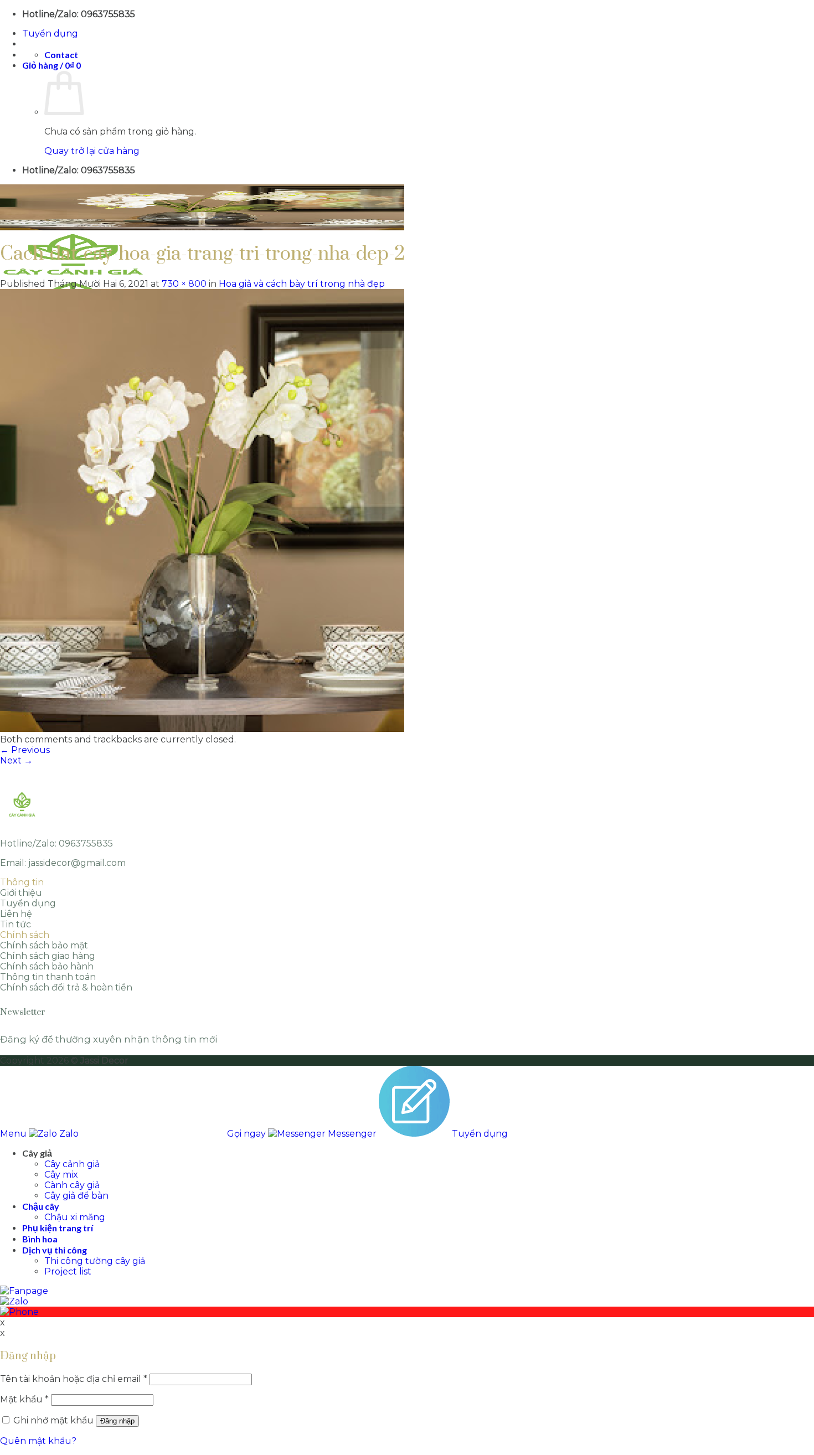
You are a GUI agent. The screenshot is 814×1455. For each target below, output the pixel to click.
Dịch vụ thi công (54, 1250)
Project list (67, 1271)
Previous (25, 750)
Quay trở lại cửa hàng (92, 151)
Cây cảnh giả (72, 1164)
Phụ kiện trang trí (57, 1227)
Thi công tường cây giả (94, 1261)
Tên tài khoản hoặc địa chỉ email (73, 1379)
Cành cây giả (72, 1185)
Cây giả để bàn (76, 1195)
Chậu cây (40, 1206)
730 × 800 (184, 283)
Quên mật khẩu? (38, 1441)
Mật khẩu (24, 1399)
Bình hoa (40, 1239)
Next (16, 760)
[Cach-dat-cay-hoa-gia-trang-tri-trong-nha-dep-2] (202, 729)
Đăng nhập (117, 1421)
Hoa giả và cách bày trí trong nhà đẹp (302, 283)
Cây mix (61, 1174)
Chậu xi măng (74, 1217)
